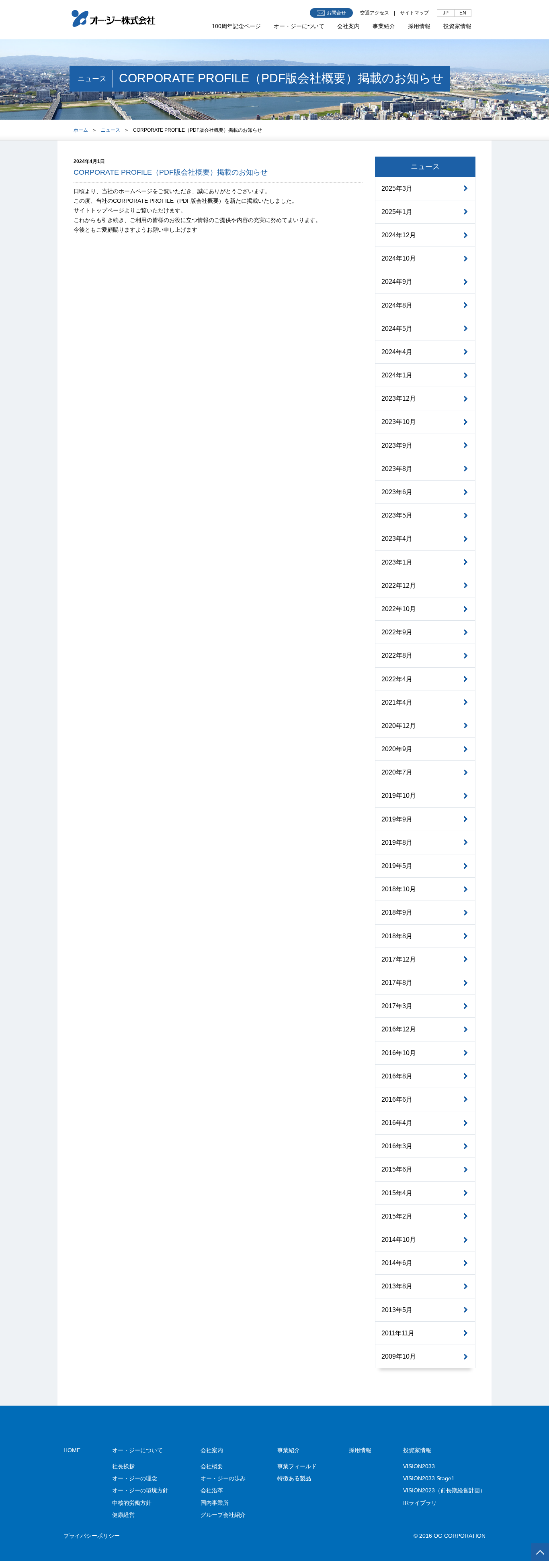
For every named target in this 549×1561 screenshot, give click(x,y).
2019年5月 (396, 865)
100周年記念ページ (236, 26)
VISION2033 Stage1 (429, 1478)
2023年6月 (396, 492)
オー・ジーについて (299, 26)
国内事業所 (215, 1503)
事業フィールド (297, 1466)
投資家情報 (457, 26)
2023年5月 (396, 515)
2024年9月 (396, 281)
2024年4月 (396, 351)
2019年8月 (396, 842)
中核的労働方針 (132, 1503)
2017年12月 (398, 959)
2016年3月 (396, 1146)
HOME (72, 1450)
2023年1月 (396, 562)
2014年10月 (398, 1239)
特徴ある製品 (294, 1478)
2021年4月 (396, 702)
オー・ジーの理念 (134, 1478)
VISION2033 (419, 1466)
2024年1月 (396, 375)
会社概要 (212, 1466)
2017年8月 (396, 982)
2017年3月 (396, 1006)
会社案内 (348, 26)
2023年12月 (398, 398)
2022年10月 (398, 608)
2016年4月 (396, 1122)
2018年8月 (396, 936)
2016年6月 (396, 1099)
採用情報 (419, 26)
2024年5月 (396, 328)
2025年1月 (396, 211)
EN (462, 13)
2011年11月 (397, 1333)
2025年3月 (396, 188)
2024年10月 (398, 258)
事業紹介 (384, 26)
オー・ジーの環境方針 (140, 1490)
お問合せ (336, 13)
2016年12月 (398, 1029)
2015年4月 (396, 1193)
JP (446, 13)
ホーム (81, 130)
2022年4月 (396, 679)
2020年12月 (398, 725)
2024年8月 (396, 305)
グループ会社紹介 (223, 1515)
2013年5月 (396, 1309)
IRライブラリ (420, 1503)
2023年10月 (398, 421)
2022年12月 (398, 585)
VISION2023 (444, 1490)
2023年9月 (396, 445)
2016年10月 (398, 1052)
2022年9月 (396, 632)
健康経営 (123, 1515)
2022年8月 (396, 655)
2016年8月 (396, 1076)
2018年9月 (396, 912)
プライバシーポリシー (92, 1535)
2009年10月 (398, 1356)
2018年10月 (398, 889)
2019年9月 (396, 819)
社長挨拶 (123, 1466)
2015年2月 (396, 1216)
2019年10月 (398, 795)
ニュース (110, 130)
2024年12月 (398, 235)
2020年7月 (396, 772)
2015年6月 (396, 1169)
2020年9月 (396, 749)
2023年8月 (396, 468)
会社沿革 (212, 1490)
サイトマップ (414, 13)
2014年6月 (396, 1262)
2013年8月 (396, 1286)
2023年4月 (396, 538)
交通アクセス (374, 13)
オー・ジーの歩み (223, 1478)
